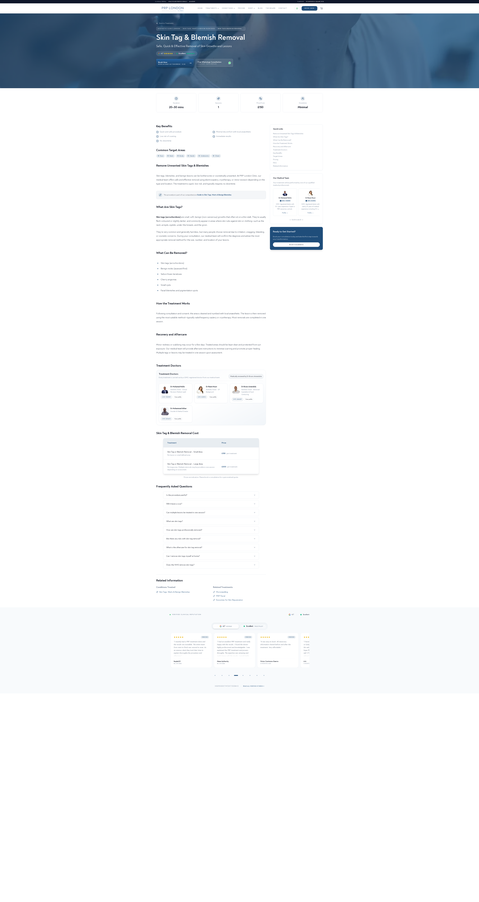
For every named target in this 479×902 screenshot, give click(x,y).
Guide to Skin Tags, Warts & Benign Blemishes (214, 195)
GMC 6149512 (202, 397)
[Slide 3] (229, 675)
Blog (260, 8)
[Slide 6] (250, 675)
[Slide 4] (236, 675)
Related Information (280, 166)
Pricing (241, 8)
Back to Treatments (166, 23)
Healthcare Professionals (177, 1)
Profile (284, 213)
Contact (283, 8)
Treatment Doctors (280, 150)
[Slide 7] (257, 675)
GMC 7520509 (166, 397)
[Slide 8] (264, 675)
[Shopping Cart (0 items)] (321, 8)
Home (200, 8)
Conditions (227, 8)
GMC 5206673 (166, 419)
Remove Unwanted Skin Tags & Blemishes (288, 134)
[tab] (226, 626)
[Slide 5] (243, 675)
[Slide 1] (215, 675)
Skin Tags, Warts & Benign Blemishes (199, 28)
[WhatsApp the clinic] (297, 8)
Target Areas (278, 156)
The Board (271, 8)
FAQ (275, 163)
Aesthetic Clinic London (169, 28)
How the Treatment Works (282, 143)
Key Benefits (277, 153)
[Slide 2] (222, 675)
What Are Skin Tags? (280, 137)
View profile (177, 397)
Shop (250, 8)
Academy (192, 1)
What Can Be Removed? (282, 140)
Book (309, 8)
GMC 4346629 (237, 399)
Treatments (211, 8)
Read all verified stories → (253, 686)
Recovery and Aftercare (282, 146)
